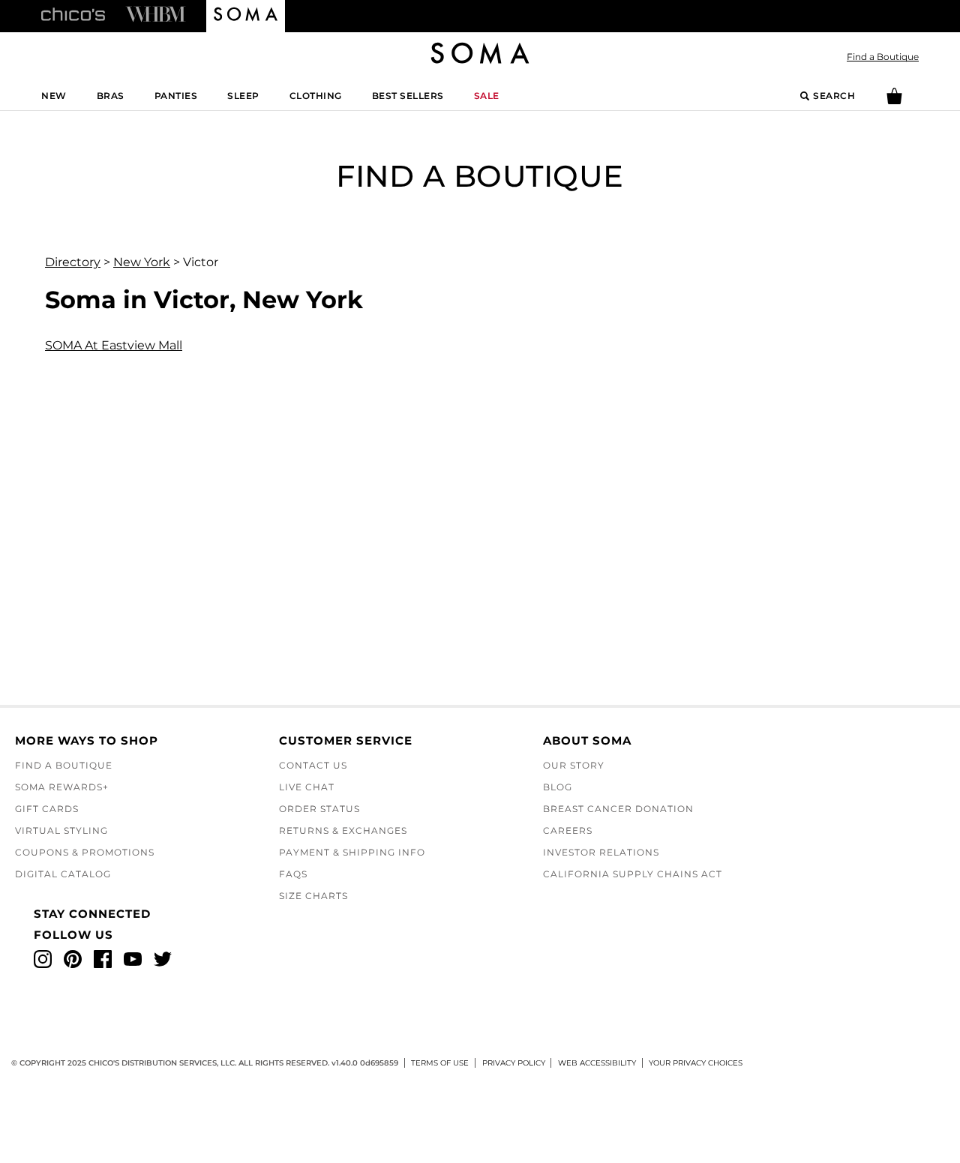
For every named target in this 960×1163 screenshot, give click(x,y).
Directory (72, 262)
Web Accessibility (597, 1063)
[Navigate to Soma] (246, 16)
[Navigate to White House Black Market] (156, 13)
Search (834, 95)
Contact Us (313, 765)
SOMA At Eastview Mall (113, 345)
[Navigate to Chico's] (73, 13)
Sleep (243, 95)
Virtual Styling (61, 830)
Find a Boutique (883, 56)
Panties (176, 95)
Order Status (319, 808)
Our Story (573, 765)
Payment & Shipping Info (352, 852)
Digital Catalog (63, 874)
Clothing (316, 95)
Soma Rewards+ (62, 787)
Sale (487, 95)
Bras (110, 95)
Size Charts (313, 895)
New (54, 95)
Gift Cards (47, 808)
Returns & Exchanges (343, 830)
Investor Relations (601, 852)
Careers (567, 830)
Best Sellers (408, 95)
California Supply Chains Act (632, 874)
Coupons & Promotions (84, 852)
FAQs (293, 874)
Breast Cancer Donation (618, 808)
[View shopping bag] (894, 100)
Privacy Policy (513, 1063)
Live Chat (306, 787)
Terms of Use (440, 1063)
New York (141, 262)
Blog (557, 787)
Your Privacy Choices (695, 1063)
